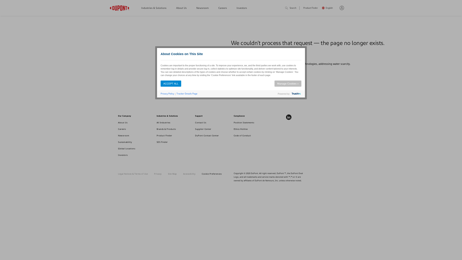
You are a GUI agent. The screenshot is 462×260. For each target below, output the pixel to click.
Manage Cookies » (288, 83)
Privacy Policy (167, 93)
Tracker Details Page (186, 93)
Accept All (170, 83)
